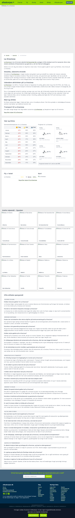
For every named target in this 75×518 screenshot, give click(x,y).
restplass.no (12, 506)
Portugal (52, 497)
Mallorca (52, 488)
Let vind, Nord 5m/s (60, 158)
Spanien (63, 487)
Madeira (63, 500)
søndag (42, 146)
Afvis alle (43, 515)
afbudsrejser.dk (26, 506)
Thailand (52, 498)
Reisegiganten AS (39, 505)
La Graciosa (7, 62)
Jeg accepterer (33, 515)
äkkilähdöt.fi (33, 506)
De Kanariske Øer (32, 62)
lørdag (59, 128)
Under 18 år (52, 487)
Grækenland (64, 491)
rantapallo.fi (39, 506)
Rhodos (63, 493)
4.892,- (35, 177)
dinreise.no (56, 506)
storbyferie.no (63, 506)
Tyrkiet (51, 494)
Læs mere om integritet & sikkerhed (38, 512)
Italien (62, 494)
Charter (20, 2)
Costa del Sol (53, 491)
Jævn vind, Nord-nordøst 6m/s (62, 140)
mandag (59, 146)
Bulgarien (63, 497)
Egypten (52, 500)
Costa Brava (53, 490)
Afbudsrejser (59, 2)
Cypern (51, 496)
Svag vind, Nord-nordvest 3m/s (45, 158)
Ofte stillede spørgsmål (8, 490)
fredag (42, 128)
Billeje (49, 2)
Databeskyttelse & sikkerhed (9, 491)
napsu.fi (44, 506)
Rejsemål (69, 2)
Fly (27, 2)
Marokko (63, 498)
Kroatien (63, 496)
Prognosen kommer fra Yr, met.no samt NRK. (49, 163)
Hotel (41, 2)
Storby (34, 2)
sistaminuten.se (18, 506)
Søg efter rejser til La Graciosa (13, 112)
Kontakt (5, 488)
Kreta (51, 493)
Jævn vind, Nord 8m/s (44, 139)
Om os (4, 487)
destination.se (50, 506)
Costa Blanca (64, 490)
